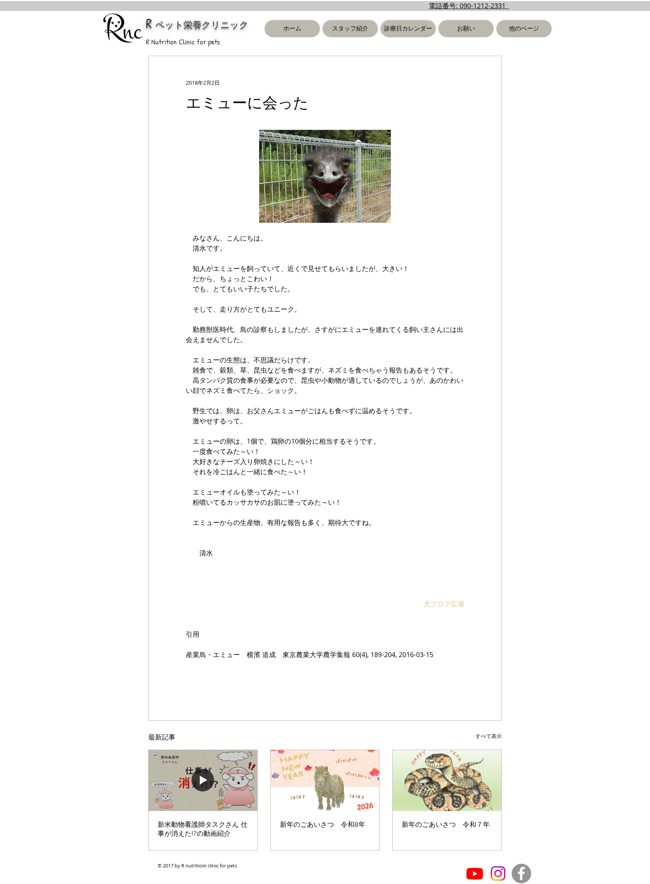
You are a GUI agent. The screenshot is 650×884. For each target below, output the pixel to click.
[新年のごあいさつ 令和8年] (325, 780)
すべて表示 (488, 735)
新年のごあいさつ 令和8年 (322, 824)
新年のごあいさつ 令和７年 (446, 824)
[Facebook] (521, 873)
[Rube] (474, 873)
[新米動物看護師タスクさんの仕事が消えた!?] (203, 780)
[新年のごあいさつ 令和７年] (447, 780)
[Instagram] (498, 873)
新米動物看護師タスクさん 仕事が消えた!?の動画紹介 (203, 828)
